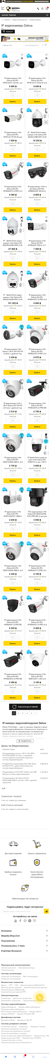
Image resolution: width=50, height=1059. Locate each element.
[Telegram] (29, 920)
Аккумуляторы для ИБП (10, 1038)
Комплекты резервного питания (13, 1028)
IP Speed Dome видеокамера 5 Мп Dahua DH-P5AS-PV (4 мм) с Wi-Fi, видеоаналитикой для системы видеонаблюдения (37, 460)
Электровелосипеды (26, 967)
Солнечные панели (9, 1026)
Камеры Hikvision (8, 1014)
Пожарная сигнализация (11, 978)
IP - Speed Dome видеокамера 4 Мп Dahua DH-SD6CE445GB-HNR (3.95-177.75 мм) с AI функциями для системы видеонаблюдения (13, 243)
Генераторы (6, 998)
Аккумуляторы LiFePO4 (31, 1038)
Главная (7, 19)
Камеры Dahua (35, 1011)
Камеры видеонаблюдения (29, 1007)
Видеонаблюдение (19, 19)
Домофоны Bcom (8, 1020)
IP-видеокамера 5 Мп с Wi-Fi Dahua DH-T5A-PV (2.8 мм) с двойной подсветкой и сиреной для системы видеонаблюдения (12, 405)
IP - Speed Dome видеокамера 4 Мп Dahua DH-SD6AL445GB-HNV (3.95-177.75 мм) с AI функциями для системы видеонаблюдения (13, 297)
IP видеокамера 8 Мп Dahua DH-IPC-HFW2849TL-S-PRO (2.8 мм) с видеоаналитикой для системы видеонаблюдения (37, 622)
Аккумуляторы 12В (41, 1035)
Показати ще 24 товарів (28, 707)
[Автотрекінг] (46, 122)
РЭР (10, 985)
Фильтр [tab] (9, 31)
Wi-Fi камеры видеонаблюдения (14, 1011)
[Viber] (34, 920)
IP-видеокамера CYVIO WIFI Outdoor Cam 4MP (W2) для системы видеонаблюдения (19, 773)
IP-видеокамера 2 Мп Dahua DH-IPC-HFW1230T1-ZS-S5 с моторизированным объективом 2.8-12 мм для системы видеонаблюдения (13, 80)
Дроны (3, 985)
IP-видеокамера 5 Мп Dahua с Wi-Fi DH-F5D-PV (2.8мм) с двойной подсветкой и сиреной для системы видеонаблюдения (13, 351)
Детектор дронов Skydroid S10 (33, 985)
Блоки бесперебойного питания (14, 1033)
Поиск (42, 9)
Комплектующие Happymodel (13, 989)
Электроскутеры (7, 970)
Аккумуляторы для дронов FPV (13, 992)
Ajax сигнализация (30, 976)
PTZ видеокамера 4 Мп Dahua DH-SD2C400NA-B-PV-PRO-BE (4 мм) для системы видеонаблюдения (37, 514)
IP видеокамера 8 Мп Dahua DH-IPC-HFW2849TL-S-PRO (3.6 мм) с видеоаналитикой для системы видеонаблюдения (12, 189)
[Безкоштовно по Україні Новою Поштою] (4, 55)
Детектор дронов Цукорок (11, 987)
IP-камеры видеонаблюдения (13, 1009)
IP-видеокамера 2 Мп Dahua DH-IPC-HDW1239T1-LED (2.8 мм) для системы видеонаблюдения (37, 676)
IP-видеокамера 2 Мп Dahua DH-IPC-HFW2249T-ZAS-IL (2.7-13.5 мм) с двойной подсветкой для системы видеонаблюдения (37, 243)
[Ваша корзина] (47, 9)
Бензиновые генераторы (11, 1000)
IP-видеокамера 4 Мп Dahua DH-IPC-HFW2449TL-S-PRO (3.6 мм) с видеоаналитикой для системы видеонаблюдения (37, 297)
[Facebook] (20, 920)
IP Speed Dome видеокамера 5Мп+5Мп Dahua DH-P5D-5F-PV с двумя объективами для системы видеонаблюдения (19, 766)
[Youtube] (15, 920)
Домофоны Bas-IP (24, 1020)
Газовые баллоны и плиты (11, 1040)
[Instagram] (25, 920)
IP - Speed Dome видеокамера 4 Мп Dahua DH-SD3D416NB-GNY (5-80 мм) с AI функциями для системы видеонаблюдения (37, 134)
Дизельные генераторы (22, 998)
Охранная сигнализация (11, 976)
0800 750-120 (38, 9)
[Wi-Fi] (46, 441)
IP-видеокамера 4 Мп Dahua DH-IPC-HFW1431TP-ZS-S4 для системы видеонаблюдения (13, 134)
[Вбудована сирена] (21, 333)
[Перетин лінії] (21, 224)
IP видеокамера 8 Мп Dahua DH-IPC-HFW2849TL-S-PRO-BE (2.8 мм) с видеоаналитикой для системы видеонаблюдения (13, 676)
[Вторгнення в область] (21, 116)
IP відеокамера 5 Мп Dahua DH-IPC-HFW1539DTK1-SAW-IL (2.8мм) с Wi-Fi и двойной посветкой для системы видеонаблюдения (13, 514)
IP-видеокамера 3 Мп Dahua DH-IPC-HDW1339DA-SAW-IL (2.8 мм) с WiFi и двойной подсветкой (13, 568)
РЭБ (16, 985)
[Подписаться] (46, 911)
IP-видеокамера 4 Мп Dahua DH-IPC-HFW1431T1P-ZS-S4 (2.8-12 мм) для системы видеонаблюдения (37, 80)
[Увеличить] (17, 95)
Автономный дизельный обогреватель (16, 1042)
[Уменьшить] (8, 95)
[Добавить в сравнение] (22, 58)
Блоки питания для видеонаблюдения (16, 1035)
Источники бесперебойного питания (15, 1031)
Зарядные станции (37, 1026)
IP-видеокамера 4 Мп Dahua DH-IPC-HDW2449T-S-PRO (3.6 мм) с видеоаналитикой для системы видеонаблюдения (37, 351)
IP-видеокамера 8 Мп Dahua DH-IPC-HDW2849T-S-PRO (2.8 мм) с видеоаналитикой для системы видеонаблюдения (37, 568)
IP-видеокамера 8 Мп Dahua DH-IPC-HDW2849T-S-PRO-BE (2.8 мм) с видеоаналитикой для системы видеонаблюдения (13, 622)
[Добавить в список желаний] (22, 55)
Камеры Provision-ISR (25, 1014)
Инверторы (23, 1026)
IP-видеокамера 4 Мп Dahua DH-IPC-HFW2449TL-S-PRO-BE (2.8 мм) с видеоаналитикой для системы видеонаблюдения (37, 405)
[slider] (25, 1)
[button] (46, 38)
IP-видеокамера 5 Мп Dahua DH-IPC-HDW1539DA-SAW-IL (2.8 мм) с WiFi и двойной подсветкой (13, 460)
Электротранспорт (8, 967)
